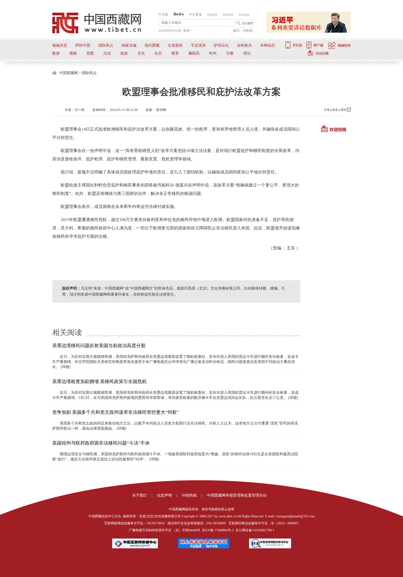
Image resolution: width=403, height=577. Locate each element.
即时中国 (82, 45)
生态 (158, 53)
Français (244, 14)
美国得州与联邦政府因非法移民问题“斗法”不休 (101, 443)
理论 (247, 53)
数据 (56, 53)
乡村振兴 (244, 45)
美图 (90, 53)
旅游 (124, 53)
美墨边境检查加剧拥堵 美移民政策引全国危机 (99, 381)
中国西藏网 (68, 73)
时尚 (213, 53)
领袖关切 (59, 45)
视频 (73, 53)
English (212, 14)
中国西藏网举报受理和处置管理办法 (237, 495)
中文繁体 (195, 14)
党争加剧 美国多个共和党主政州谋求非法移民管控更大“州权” (115, 412)
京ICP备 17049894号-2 (218, 530)
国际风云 (105, 45)
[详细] (65, 367)
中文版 (163, 14)
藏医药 (194, 53)
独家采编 (129, 45)
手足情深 (198, 45)
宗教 (230, 53)
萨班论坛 (221, 45)
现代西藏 (152, 45)
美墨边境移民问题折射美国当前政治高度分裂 (99, 345)
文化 (141, 53)
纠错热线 (189, 495)
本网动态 (267, 45)
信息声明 (164, 495)
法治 (107, 53)
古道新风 (175, 45)
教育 (175, 53)
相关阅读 (67, 332)
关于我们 (139, 495)
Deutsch (228, 14)
